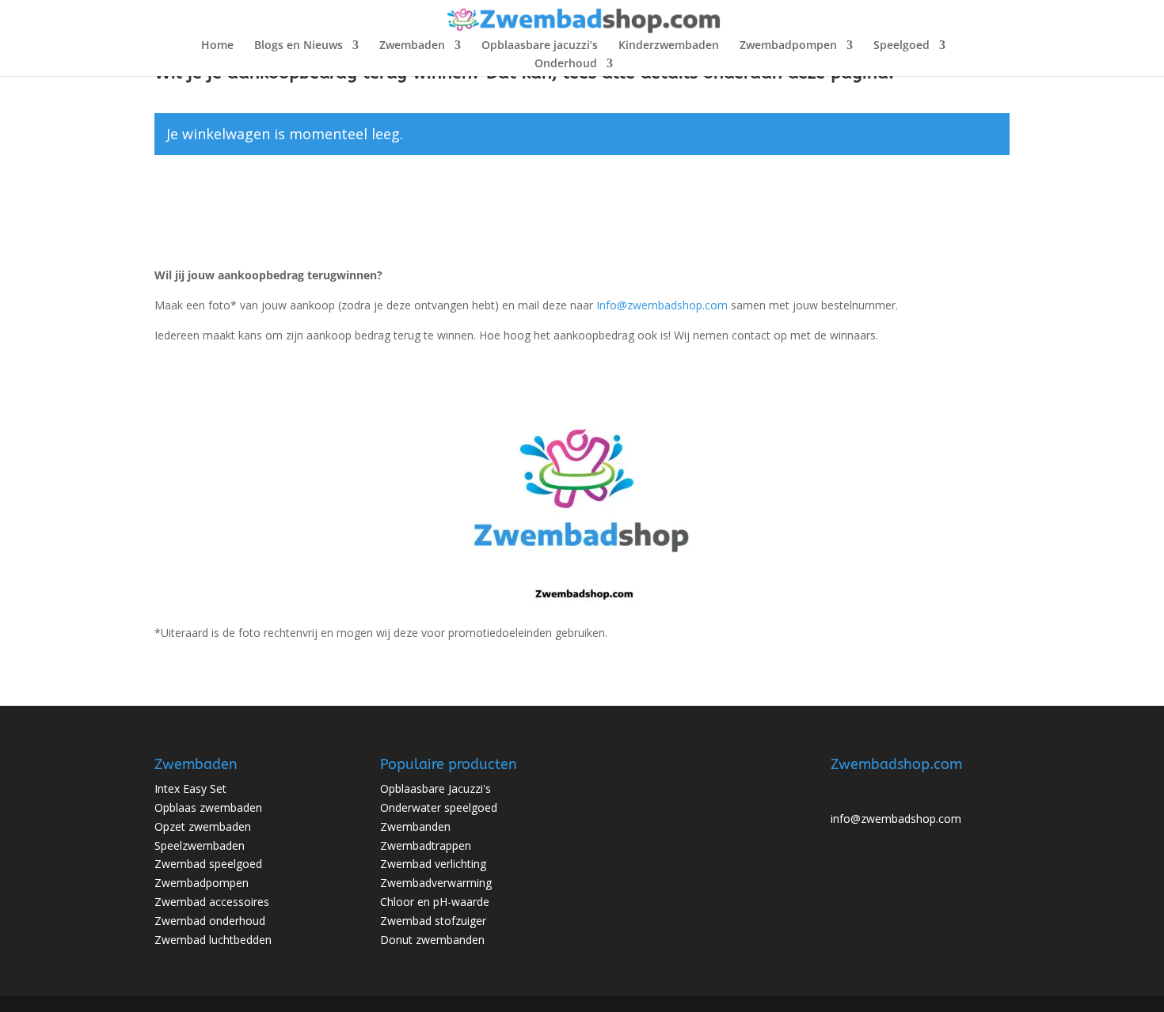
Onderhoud (565, 64)
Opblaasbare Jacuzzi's (435, 788)
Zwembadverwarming (436, 882)
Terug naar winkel (240, 203)
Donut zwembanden (432, 939)
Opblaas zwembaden (208, 807)
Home (217, 46)
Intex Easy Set (190, 788)
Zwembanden (415, 826)
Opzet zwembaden (202, 826)
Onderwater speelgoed (438, 807)
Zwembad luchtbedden (213, 939)
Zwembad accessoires (211, 901)
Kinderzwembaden (668, 46)
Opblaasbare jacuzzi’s (539, 46)
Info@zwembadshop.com (662, 305)
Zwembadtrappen (425, 845)
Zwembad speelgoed (208, 863)
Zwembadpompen (788, 46)
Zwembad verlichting (433, 863)
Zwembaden (412, 46)
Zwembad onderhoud (209, 920)
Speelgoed (901, 46)
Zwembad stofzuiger (433, 920)
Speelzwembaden (199, 845)
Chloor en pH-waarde (434, 901)
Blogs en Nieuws (298, 46)
